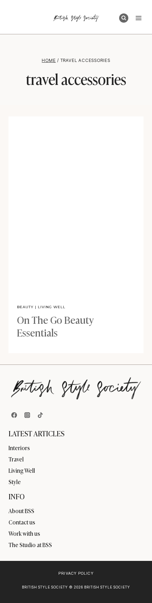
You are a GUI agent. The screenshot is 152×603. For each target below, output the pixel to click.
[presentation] (76, 206)
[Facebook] (14, 415)
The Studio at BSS (30, 544)
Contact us (21, 522)
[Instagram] (27, 415)
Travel (16, 459)
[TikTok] (40, 415)
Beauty (25, 307)
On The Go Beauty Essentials (55, 325)
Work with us (24, 533)
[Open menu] (138, 17)
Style (14, 481)
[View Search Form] (123, 18)
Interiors (19, 447)
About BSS (21, 510)
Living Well (51, 307)
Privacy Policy (75, 573)
